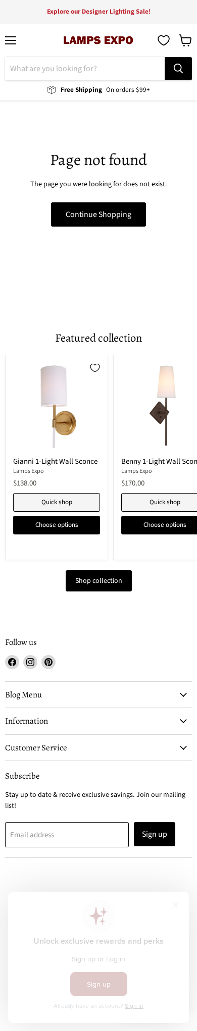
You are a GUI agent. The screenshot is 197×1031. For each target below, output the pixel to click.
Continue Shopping (98, 214)
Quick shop (56, 502)
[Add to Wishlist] (95, 368)
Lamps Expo (28, 471)
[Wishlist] (163, 40)
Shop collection (98, 581)
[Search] (178, 68)
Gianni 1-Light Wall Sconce (55, 461)
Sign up (154, 834)
